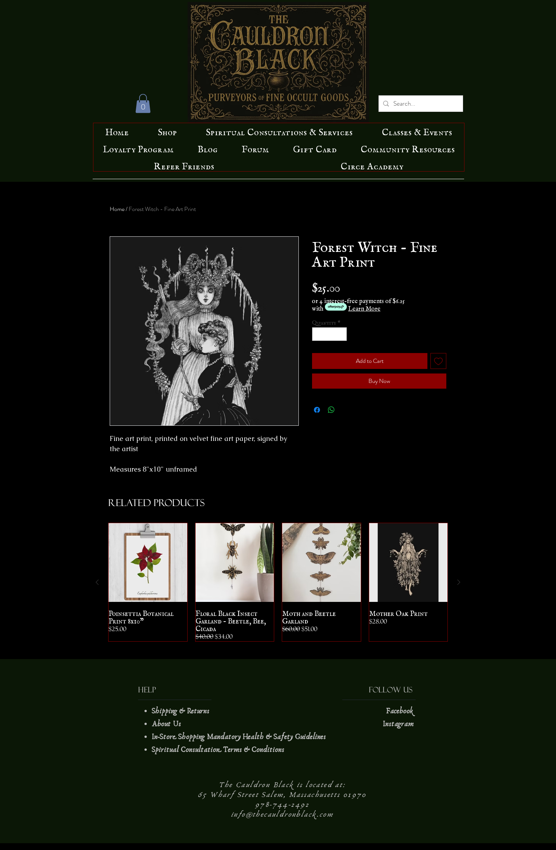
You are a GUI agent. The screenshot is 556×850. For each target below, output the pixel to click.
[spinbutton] (329, 334)
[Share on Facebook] (316, 409)
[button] (143, 103)
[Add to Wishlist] (438, 361)
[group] (278, 582)
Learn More (364, 307)
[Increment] (341, 334)
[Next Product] (458, 582)
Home (117, 209)
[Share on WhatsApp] (331, 409)
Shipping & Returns (181, 711)
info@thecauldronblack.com (282, 814)
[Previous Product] (97, 582)
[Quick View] (148, 562)
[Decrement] (317, 334)
